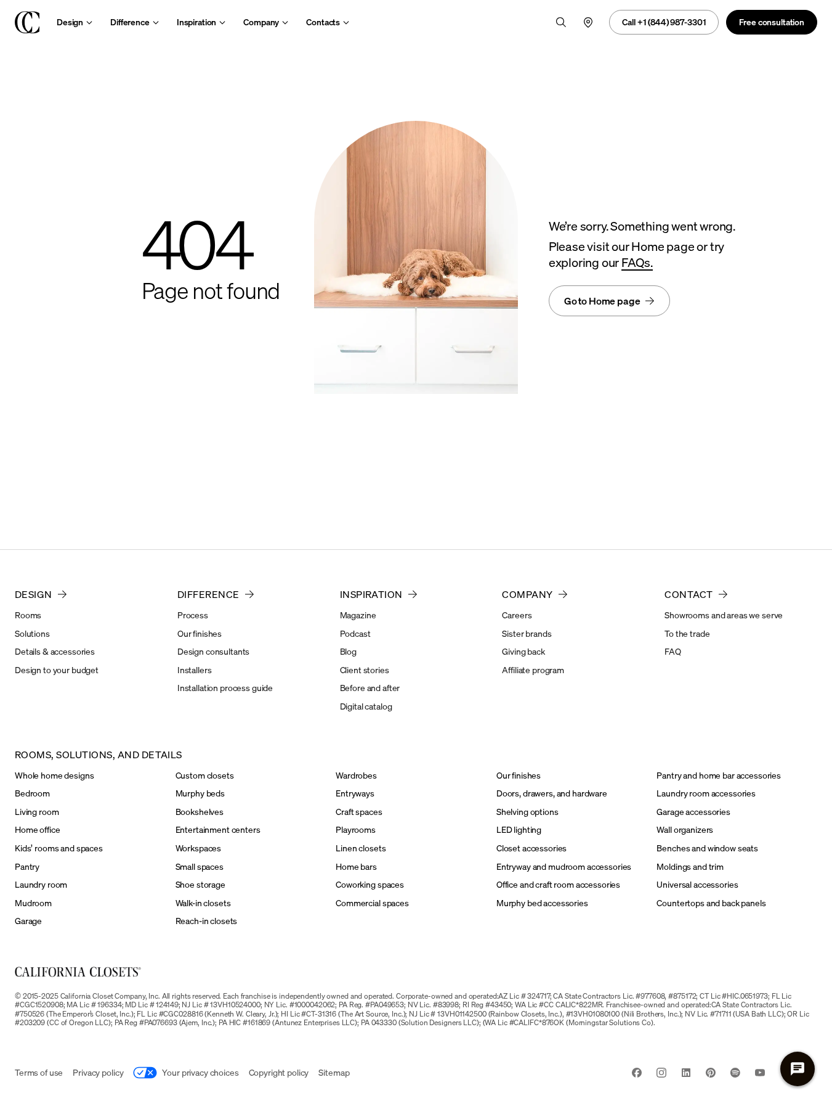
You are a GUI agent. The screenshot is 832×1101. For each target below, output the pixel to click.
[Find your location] (588, 22)
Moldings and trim (690, 866)
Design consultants (213, 651)
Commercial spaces (372, 903)
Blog (348, 651)
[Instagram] (661, 1074)
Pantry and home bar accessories (718, 775)
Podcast (355, 633)
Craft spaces (359, 811)
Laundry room (41, 884)
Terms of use (39, 1072)
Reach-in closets (207, 921)
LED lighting (518, 829)
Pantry (27, 866)
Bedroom (32, 793)
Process (192, 615)
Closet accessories (531, 848)
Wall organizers (684, 829)
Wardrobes (356, 775)
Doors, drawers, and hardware (551, 793)
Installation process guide (225, 688)
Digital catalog (366, 706)
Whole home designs (54, 775)
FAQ (672, 651)
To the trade (686, 633)
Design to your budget (57, 670)
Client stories (364, 670)
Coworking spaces (370, 884)
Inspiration (196, 22)
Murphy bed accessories (542, 903)
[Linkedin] (686, 1074)
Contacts (323, 22)
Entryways (355, 793)
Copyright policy (279, 1072)
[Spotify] (735, 1074)
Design (70, 22)
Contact (688, 594)
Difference (130, 22)
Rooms (28, 615)
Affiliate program (533, 670)
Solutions (32, 633)
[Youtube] (760, 1074)
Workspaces (199, 848)
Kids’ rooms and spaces (59, 848)
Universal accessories (697, 884)
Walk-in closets (203, 903)
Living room (37, 811)
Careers (516, 615)
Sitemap (333, 1072)
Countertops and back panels (710, 903)
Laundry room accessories (706, 793)
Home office (37, 829)
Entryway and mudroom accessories (564, 866)
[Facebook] (637, 1074)
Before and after (370, 688)
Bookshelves (200, 811)
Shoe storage (200, 884)
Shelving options (527, 811)
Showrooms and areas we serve (723, 615)
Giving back (523, 651)
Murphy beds (200, 793)
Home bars (356, 866)
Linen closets (361, 848)
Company (261, 22)
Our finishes (199, 633)
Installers (194, 670)
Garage (28, 921)
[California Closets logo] (27, 22)
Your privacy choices (200, 1072)
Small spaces (200, 866)
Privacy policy (98, 1072)
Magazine (358, 615)
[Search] (561, 22)
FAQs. (637, 262)
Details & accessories (55, 651)
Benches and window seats (707, 848)
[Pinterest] (711, 1074)
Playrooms (356, 829)
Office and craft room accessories (558, 884)
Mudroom (33, 903)
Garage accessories (693, 811)
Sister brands (526, 633)
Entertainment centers (218, 829)
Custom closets (205, 775)
